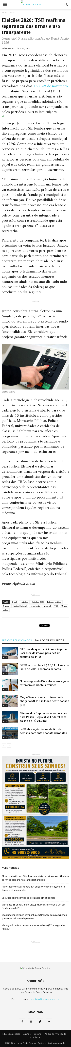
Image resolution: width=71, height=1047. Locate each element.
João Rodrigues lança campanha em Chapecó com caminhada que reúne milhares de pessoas (34, 917)
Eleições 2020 (38, 602)
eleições (24, 602)
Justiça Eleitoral (20, 606)
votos (5, 610)
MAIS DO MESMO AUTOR (49, 640)
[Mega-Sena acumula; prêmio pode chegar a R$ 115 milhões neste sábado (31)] (10, 701)
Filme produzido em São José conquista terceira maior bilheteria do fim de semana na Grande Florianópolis (35, 878)
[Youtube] (49, 1021)
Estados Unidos (54, 602)
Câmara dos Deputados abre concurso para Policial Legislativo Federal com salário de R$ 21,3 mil (44, 717)
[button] (66, 4)
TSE (56, 606)
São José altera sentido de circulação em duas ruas (28, 897)
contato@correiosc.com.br (45, 999)
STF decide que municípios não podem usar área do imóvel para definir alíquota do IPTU (44, 653)
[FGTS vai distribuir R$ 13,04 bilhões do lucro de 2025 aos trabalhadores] (10, 669)
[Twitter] (40, 1021)
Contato (37, 1033)
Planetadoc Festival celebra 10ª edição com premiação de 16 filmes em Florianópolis (33, 888)
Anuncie (27, 1033)
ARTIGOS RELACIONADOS (17, 640)
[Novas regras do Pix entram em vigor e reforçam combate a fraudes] (10, 685)
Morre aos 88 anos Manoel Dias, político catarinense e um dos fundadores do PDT (34, 906)
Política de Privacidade (55, 1033)
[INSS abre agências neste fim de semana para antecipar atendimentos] (10, 733)
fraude (6, 606)
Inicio (4, 12)
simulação (35, 606)
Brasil (14, 602)
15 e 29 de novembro (51, 86)
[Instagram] (31, 1021)
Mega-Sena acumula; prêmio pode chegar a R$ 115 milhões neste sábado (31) (44, 701)
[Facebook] (22, 1021)
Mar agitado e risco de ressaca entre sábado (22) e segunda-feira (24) (33, 927)
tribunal (47, 606)
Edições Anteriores (11, 1033)
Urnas (64, 606)
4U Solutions (35, 1037)
